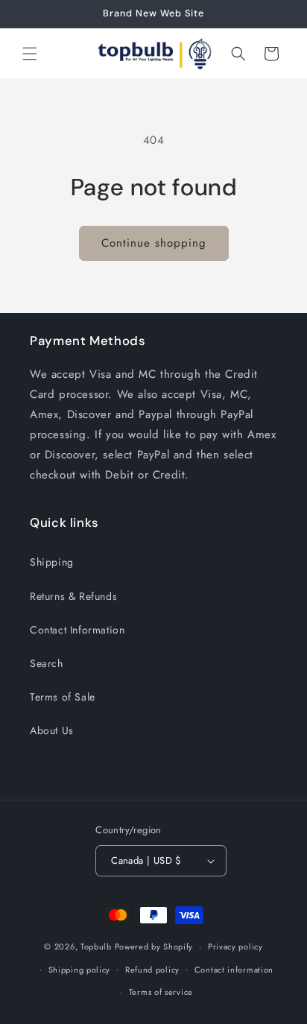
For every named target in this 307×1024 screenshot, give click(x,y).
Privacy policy (235, 946)
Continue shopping (153, 243)
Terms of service (161, 992)
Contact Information (77, 629)
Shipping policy (79, 970)
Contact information (233, 970)
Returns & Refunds (73, 596)
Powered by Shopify (154, 946)
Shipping (52, 561)
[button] (29, 53)
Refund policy (152, 970)
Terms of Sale (62, 696)
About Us (52, 730)
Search (46, 663)
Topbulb (96, 946)
